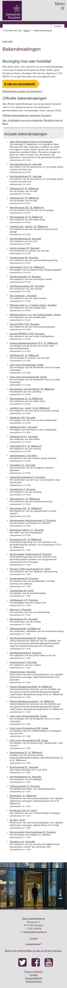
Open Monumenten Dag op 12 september (31, 141)
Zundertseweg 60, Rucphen (24, 578)
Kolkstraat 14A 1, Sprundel (23, 427)
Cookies (33, 975)
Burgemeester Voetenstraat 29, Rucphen (31, 554)
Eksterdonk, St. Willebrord (23, 795)
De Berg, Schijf (17, 820)
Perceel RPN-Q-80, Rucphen (25, 324)
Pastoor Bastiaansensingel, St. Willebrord (31, 686)
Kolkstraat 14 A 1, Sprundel (24, 436)
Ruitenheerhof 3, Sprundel (23, 662)
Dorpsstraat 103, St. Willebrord (25, 508)
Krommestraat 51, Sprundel (24, 767)
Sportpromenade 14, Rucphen (25, 276)
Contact (34, 938)
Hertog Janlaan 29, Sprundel (24, 248)
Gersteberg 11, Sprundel (22, 465)
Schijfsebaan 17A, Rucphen (24, 600)
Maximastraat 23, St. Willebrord (26, 752)
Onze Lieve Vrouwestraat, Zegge (27, 364)
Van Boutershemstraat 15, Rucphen (28, 638)
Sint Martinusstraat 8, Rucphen (26, 652)
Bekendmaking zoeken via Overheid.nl (22, 91)
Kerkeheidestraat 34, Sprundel (25, 776)
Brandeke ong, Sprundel (22, 841)
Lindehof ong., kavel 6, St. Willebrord (29, 226)
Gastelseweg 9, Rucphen (23, 489)
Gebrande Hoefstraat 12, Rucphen (27, 477)
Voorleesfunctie (33, 981)
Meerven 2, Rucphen (20, 609)
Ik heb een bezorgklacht (19, 84)
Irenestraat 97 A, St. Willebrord (25, 446)
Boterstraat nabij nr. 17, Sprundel (27, 530)
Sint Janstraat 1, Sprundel (23, 295)
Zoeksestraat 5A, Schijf (22, 590)
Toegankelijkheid (33, 978)
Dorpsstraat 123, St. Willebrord (25, 539)
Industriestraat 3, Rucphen (23, 455)
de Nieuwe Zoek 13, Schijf (23, 810)
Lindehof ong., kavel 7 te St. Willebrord (30, 408)
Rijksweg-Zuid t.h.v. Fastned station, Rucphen (33, 305)
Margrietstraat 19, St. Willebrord (26, 217)
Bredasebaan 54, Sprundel (23, 619)
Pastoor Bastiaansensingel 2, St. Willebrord (32, 701)
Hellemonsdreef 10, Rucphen (25, 786)
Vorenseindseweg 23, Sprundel (26, 164)
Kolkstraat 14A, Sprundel (22, 417)
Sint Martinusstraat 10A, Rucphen (27, 286)
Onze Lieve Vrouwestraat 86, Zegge (28, 377)
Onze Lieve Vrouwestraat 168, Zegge (29, 740)
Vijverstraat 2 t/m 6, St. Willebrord (27, 267)
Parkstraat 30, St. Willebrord (24, 188)
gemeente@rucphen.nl (35, 931)
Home (27, 30)
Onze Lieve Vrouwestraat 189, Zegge (29, 728)
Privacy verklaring (33, 971)
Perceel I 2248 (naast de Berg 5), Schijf (30, 569)
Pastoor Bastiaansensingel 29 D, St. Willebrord (34, 343)
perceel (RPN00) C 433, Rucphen (27, 333)
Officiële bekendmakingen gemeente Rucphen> (26, 115)
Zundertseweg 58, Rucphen (24, 257)
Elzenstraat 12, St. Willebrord (25, 498)
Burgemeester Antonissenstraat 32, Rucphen (33, 520)
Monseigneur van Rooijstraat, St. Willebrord (32, 389)
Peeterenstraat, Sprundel (23, 671)
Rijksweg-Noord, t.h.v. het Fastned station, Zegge (35, 314)
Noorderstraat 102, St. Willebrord (27, 207)
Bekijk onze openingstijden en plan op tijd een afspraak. (33, 950)
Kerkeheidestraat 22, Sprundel (25, 238)
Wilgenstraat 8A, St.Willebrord (25, 628)
